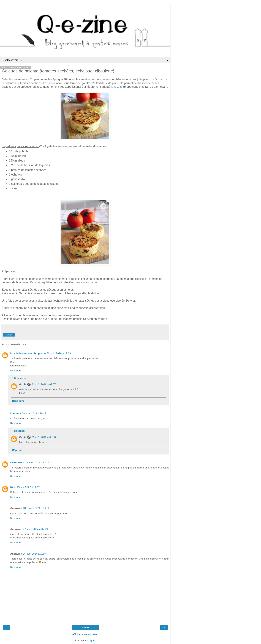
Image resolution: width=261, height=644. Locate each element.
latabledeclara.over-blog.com (28, 353)
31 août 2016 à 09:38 (44, 437)
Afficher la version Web (85, 634)
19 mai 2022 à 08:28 (28, 487)
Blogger (91, 640)
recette (118, 86)
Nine (13, 487)
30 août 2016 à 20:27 (34, 413)
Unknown (16, 462)
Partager (9, 335)
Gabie (22, 384)
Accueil (85, 627)
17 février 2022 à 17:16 (36, 462)
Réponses (20, 378)
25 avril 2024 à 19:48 (35, 553)
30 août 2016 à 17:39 (59, 353)
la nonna (15, 413)
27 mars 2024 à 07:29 (35, 529)
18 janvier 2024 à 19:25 (36, 508)
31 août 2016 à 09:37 (44, 384)
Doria (158, 79)
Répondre (15, 370)
